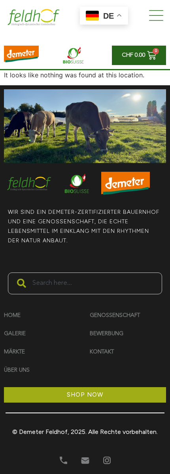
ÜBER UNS (17, 370)
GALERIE (15, 333)
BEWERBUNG (106, 333)
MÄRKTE (14, 352)
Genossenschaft (115, 315)
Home (12, 315)
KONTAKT (102, 352)
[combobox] (85, 250)
